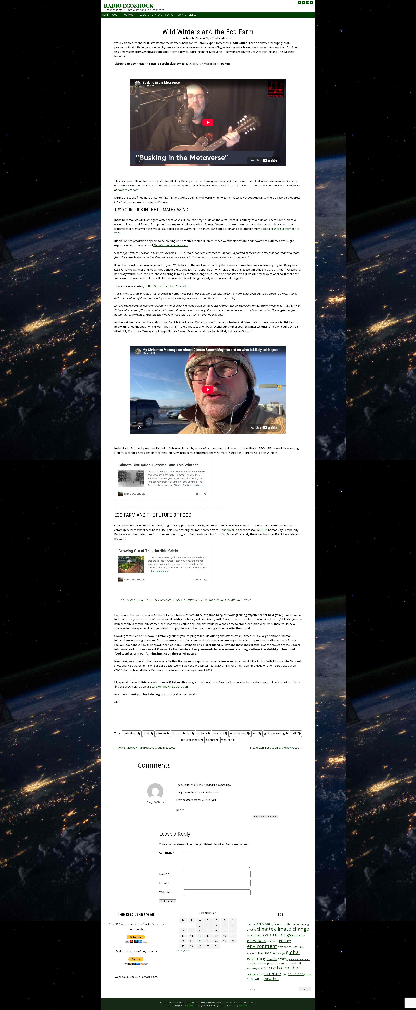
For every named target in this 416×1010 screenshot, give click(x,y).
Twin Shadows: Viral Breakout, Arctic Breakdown (145, 747)
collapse (259, 935)
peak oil (295, 963)
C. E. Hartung (188, 1005)
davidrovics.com (127, 190)
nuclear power (266, 963)
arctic (146, 733)
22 (199, 941)
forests (276, 953)
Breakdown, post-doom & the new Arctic (276, 747)
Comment (166, 852)
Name (164, 874)
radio (294, 733)
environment (238, 733)
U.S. (262, 979)
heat (282, 959)
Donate (182, 14)
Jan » (186, 950)
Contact (169, 14)
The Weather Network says (170, 245)
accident (251, 924)
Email (164, 883)
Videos (192, 14)
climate (161, 733)
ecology (202, 733)
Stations (157, 14)
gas (283, 953)
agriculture (130, 733)
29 (199, 946)
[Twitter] (303, 2)
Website (164, 892)
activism (263, 924)
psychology (253, 968)
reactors (252, 974)
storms (307, 974)
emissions (272, 941)
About (115, 14)
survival (253, 979)
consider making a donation (170, 686)
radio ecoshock (190, 740)
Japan (289, 959)
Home (105, 14)
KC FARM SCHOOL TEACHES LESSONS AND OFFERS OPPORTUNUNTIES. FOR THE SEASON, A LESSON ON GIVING (186, 599)
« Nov (179, 950)
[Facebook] (299, 2)
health (272, 959)
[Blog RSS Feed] (311, 2)
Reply (180, 810)
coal (249, 935)
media (296, 959)
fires (261, 953)
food (255, 733)
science (210, 740)
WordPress (243, 1005)
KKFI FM (262, 530)
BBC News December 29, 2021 (167, 286)
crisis (269, 935)
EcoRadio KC (227, 530)
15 (199, 935)
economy (299, 935)
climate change (181, 733)
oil (288, 963)
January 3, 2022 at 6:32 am (266, 816)
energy (285, 940)
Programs (127, 14)
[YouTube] (307, 2)
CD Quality (191, 64)
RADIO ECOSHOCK (128, 5)
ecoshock (218, 733)
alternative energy (298, 924)
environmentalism (291, 947)
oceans (280, 963)
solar (284, 974)
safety (260, 974)
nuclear (252, 963)
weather (226, 740)
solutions (296, 973)
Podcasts (143, 14)
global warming (274, 733)
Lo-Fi (216, 64)
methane (305, 959)
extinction (252, 953)
